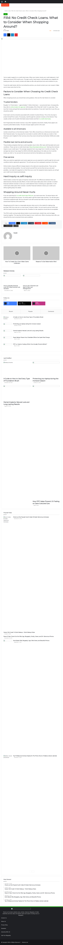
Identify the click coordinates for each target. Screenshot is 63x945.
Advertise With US (5, 932)
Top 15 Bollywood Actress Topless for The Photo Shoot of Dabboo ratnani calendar (35, 756)
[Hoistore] (7, 1)
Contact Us (4, 918)
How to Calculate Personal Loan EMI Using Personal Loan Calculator (12, 287)
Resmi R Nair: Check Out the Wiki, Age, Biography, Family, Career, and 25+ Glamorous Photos (29, 636)
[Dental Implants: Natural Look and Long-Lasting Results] (8, 333)
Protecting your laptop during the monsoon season (27, 324)
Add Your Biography (6, 935)
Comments (51, 311)
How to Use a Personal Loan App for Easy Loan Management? (30, 287)
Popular (30, 311)
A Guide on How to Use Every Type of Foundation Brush (28, 317)
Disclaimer (3, 928)
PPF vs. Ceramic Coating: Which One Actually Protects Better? (30, 344)
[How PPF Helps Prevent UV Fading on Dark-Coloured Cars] (46, 442)
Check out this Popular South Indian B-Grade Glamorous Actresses (31, 517)
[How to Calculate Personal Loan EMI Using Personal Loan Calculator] (12, 279)
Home (5, 10)
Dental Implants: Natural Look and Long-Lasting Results (28, 330)
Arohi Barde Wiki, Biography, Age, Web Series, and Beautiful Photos (31, 640)
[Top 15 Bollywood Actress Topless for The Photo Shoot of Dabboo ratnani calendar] (8, 812)
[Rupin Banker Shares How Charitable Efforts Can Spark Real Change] (8, 339)
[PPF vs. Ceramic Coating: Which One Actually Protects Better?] (8, 346)
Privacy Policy (4, 925)
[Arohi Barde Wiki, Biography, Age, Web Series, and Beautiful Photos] (8, 697)
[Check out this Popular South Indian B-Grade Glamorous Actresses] (8, 573)
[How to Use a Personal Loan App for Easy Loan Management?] (31, 279)
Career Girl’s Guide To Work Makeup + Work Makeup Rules (19, 632)
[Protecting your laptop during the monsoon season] (8, 326)
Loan (9, 10)
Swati (7, 30)
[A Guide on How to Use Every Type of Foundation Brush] (8, 319)
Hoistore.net (25, 942)
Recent (11, 311)
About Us (3, 921)
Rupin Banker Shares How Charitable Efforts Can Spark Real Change (31, 337)
